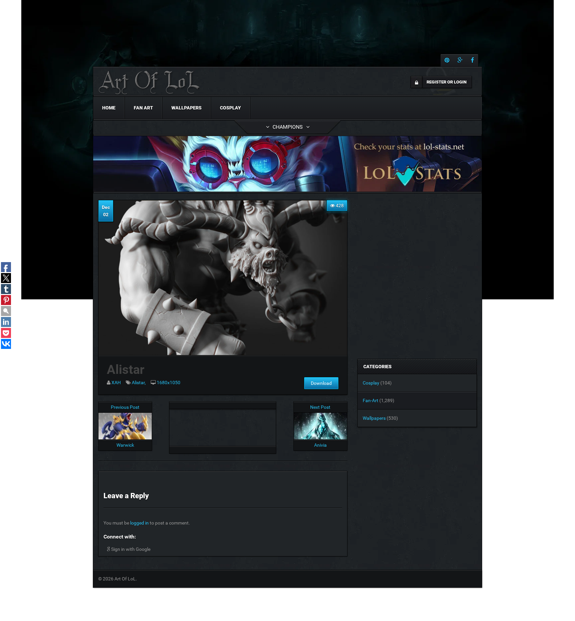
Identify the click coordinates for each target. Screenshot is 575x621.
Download (321, 383)
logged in (139, 523)
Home (108, 107)
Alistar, (139, 382)
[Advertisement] (222, 425)
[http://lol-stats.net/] (287, 164)
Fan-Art (370, 400)
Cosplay (230, 107)
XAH (116, 382)
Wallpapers (186, 107)
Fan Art (143, 107)
